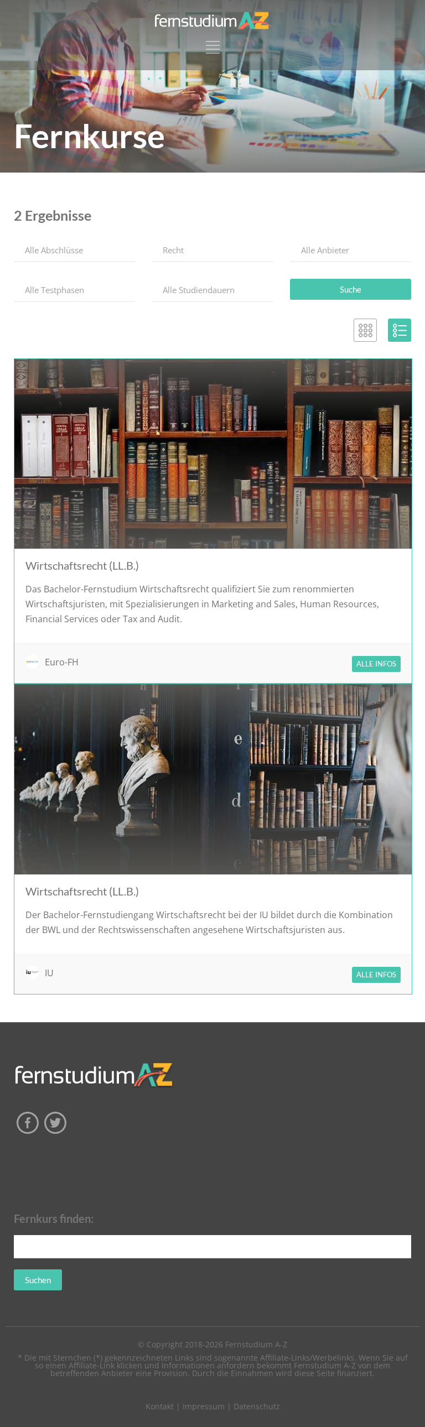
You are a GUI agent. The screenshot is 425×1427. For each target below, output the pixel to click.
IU (49, 973)
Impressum (204, 1406)
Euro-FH (62, 662)
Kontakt (160, 1406)
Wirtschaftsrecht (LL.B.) (82, 565)
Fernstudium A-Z (256, 1344)
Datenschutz (257, 1406)
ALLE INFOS (376, 663)
